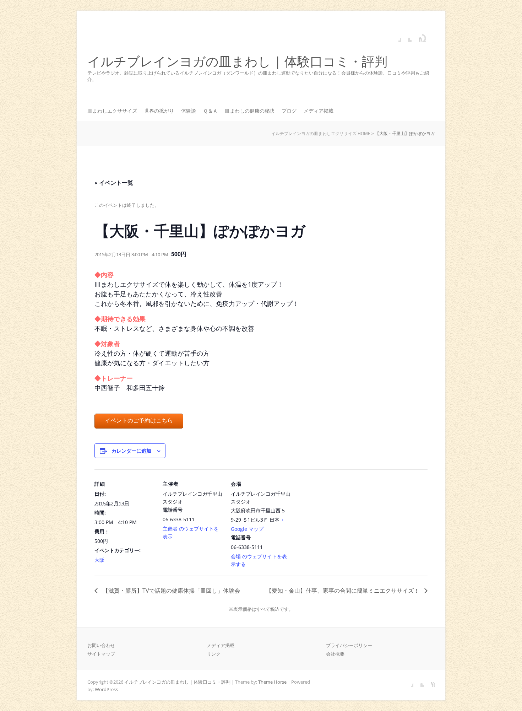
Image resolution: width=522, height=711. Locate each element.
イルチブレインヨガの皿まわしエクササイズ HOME (320, 133)
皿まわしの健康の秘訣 (249, 110)
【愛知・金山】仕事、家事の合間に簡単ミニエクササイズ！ (343, 590)
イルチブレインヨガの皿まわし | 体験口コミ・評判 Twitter (406, 36)
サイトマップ (101, 654)
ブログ (289, 110)
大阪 (99, 559)
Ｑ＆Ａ (210, 110)
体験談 (188, 110)
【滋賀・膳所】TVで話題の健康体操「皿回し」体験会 (170, 590)
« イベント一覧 (113, 182)
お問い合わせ (101, 645)
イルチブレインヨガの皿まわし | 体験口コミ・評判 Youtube (417, 36)
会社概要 (335, 654)
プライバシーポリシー (349, 645)
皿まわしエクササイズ (112, 110)
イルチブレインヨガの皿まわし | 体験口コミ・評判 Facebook (395, 36)
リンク (214, 654)
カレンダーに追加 (131, 450)
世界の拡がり (159, 110)
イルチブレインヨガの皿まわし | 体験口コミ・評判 (237, 61)
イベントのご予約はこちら (139, 421)
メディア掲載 (318, 110)
